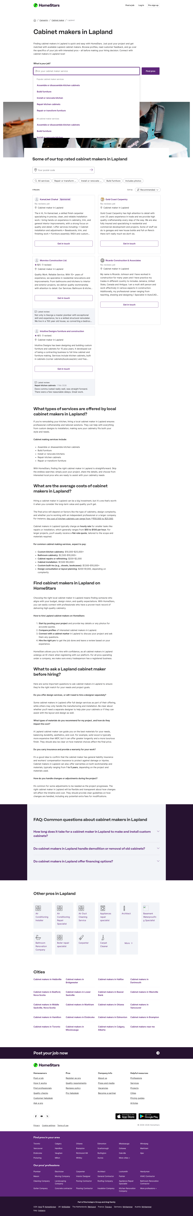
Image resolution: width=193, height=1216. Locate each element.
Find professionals (42, 1088)
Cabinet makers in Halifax (111, 979)
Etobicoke (37, 1153)
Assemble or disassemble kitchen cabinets (58, 85)
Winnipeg (144, 1143)
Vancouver (38, 1148)
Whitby (79, 1158)
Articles (134, 1103)
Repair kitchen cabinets (48, 104)
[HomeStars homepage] (48, 5)
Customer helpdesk (43, 1098)
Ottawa (79, 1143)
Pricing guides (137, 1098)
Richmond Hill (82, 1153)
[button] (148, 190)
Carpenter (80, 1171)
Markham (144, 1148)
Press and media (106, 1083)
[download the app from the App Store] (125, 1116)
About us (102, 1078)
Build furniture (44, 91)
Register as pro (73, 1078)
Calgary (58, 1143)
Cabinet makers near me (142, 1026)
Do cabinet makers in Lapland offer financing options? (73, 861)
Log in (141, 5)
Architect (101, 1171)
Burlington (102, 1153)
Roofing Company (105, 1181)
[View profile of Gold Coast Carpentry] (129, 224)
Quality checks (40, 1093)
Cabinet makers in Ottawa (111, 1004)
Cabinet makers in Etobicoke (80, 1017)
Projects (134, 1088)
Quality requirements (76, 1083)
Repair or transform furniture (51, 110)
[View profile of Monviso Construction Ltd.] (64, 290)
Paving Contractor (84, 1181)
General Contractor (106, 1176)
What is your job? (41, 63)
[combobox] (86, 102)
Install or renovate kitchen (50, 98)
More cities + (124, 1158)
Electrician (59, 1171)
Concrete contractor (63, 1188)
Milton (57, 1158)
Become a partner (107, 1093)
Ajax (142, 1153)
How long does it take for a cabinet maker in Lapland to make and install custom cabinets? (92, 834)
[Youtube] (41, 1116)
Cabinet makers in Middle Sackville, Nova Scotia (46, 1006)
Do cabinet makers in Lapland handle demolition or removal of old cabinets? (89, 848)
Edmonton (102, 1143)
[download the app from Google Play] (149, 1116)
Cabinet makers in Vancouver (139, 1006)
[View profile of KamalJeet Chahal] (64, 224)
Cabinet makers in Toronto (46, 1026)
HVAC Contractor (147, 1176)
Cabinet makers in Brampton (144, 1017)
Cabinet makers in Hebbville (47, 979)
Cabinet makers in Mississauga (75, 1028)
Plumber (37, 1171)
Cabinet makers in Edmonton (112, 1017)
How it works (40, 1083)
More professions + (148, 1188)
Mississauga (124, 1143)
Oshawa (122, 1148)
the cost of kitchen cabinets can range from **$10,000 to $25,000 (80, 518)
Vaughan (58, 1153)
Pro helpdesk (72, 1093)
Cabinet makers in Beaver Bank (111, 993)
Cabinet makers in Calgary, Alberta (111, 1028)
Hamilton (58, 1148)
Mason (36, 1176)
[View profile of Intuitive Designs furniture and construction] (64, 361)
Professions (136, 1078)
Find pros (150, 71)
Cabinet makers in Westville (144, 992)
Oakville (122, 1153)
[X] (47, 1116)
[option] (86, 85)
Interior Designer (83, 1176)
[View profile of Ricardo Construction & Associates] (129, 290)
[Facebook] (35, 1116)
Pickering (37, 1158)
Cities (133, 1093)
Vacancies (103, 1088)
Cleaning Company (41, 1181)
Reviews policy (73, 1088)
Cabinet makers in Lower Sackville (78, 993)
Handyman (145, 1171)
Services (134, 1083)
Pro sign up (153, 5)
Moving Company (62, 1176)
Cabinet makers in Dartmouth (139, 981)
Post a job (130, 5)
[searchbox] (86, 71)
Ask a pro (38, 1103)
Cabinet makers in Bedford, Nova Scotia (47, 993)
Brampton (80, 1148)
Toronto (36, 1143)
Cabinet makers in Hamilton (47, 1017)
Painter (122, 1176)
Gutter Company (40, 1188)
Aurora (100, 1158)
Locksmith (123, 1171)
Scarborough (103, 1148)
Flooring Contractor (84, 1188)
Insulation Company (106, 1188)
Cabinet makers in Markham (80, 1004)
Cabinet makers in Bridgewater (75, 981)
